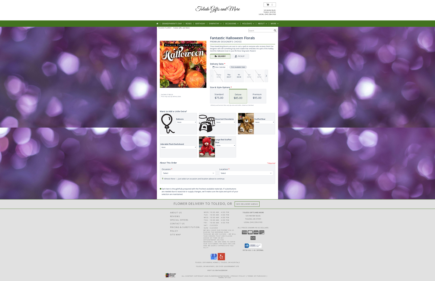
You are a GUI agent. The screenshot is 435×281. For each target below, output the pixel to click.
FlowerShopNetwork (219, 276)
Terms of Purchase (257, 276)
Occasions (230, 23)
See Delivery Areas (247, 204)
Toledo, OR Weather (205, 266)
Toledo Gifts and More (218, 9)
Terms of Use (224, 277)
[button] (270, 4)
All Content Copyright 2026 (195, 276)
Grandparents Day (172, 23)
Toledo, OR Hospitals (230, 262)
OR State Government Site (227, 266)
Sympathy (214, 23)
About (261, 23)
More (273, 23)
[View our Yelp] (221, 260)
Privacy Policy (238, 276)
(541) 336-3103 (270, 14)
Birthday (200, 23)
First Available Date (238, 67)
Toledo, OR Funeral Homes (207, 262)
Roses (189, 23)
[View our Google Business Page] (213, 260)
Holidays (247, 23)
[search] (275, 30)
